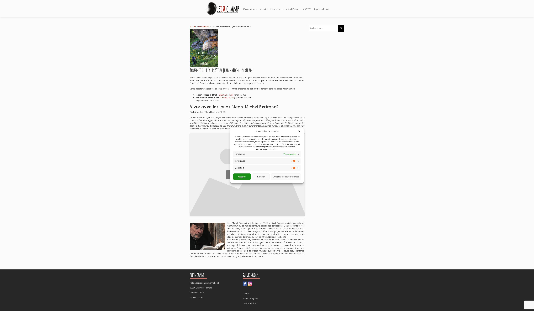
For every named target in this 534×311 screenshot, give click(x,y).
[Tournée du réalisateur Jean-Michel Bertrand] (204, 48)
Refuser (261, 176)
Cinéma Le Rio (227, 97)
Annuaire (264, 9)
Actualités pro (292, 9)
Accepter (242, 176)
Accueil (193, 26)
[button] (299, 131)
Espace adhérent (321, 9)
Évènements (275, 9)
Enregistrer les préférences (286, 176)
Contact (246, 293)
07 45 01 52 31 (196, 297)
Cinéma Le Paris (226, 95)
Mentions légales (250, 298)
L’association (249, 9)
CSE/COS (307, 9)
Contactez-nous (197, 292)
